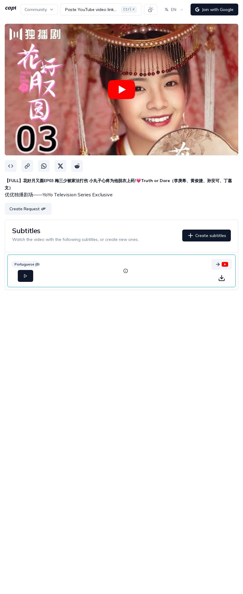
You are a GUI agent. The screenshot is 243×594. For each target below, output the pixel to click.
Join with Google (218, 9)
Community (36, 9)
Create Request (24, 208)
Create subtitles (210, 235)
